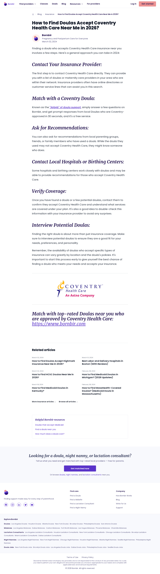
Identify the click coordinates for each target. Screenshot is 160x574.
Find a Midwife (76, 499)
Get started (147, 3)
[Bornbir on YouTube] (32, 505)
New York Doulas (62, 524)
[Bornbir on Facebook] (6, 505)
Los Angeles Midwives (22, 528)
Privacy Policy (88, 557)
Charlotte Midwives (119, 528)
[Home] (33, 14)
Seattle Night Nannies (126, 540)
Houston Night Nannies (89, 540)
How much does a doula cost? (49, 433)
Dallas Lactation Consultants (49, 535)
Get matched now (80, 468)
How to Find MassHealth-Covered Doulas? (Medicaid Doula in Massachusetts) (101, 390)
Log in (133, 3)
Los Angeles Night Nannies (28, 540)
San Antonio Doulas (109, 524)
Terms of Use (72, 557)
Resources (75, 4)
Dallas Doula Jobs (78, 547)
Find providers (26, 4)
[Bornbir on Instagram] (12, 505)
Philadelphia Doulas (92, 524)
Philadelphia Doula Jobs (96, 547)
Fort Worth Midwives (69, 528)
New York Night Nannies (49, 540)
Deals (55, 3)
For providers (93, 3)
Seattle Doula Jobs (115, 547)
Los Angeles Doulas (19, 524)
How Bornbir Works (124, 495)
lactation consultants (92, 474)
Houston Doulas (34, 524)
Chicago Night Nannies (69, 540)
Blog (64, 3)
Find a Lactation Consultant (82, 503)
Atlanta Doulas (48, 524)
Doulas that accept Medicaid (49, 424)
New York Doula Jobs (23, 547)
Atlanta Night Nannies (107, 540)
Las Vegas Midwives (86, 528)
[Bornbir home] (9, 4)
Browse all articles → (68, 401)
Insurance (49, 14)
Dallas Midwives (38, 528)
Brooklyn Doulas (76, 524)
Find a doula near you (45, 429)
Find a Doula (75, 495)
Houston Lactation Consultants (66, 532)
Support (119, 507)
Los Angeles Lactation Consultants (39, 532)
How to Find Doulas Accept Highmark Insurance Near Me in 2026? (53, 362)
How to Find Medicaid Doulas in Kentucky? (50, 389)
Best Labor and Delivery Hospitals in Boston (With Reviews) (102, 362)
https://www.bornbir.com (59, 324)
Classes (44, 3)
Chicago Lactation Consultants (118, 532)
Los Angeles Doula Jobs (60, 547)
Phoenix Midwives (103, 528)
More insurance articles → (44, 401)
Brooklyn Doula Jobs (41, 547)
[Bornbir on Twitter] (26, 505)
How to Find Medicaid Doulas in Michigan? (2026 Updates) (100, 376)
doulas (62, 474)
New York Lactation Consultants (92, 532)
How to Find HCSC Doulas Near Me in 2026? (53, 376)
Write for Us (121, 503)
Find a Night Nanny (78, 507)
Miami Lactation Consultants (26, 535)
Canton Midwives (53, 528)
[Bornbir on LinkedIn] (19, 505)
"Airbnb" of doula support (65, 107)
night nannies (72, 474)
